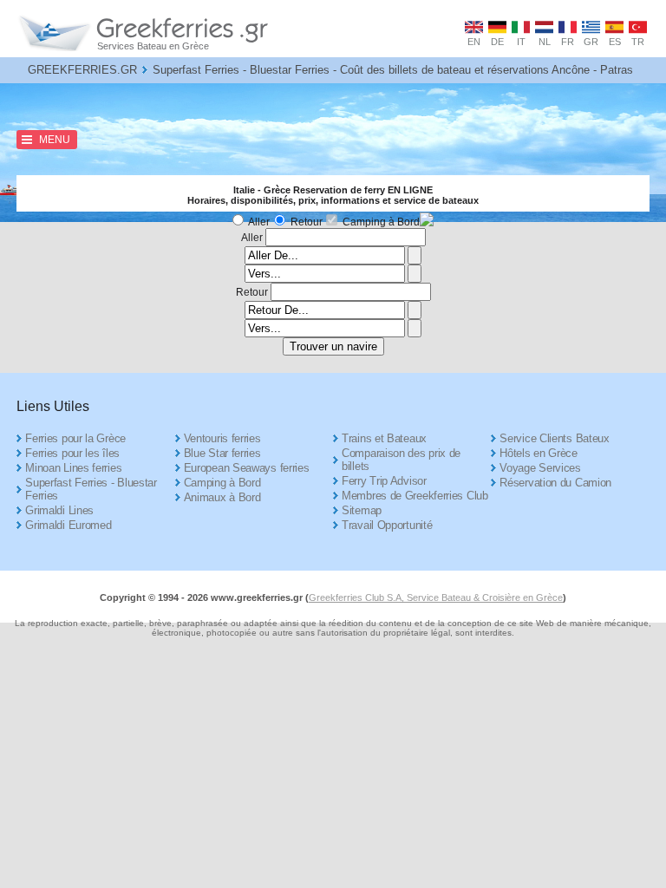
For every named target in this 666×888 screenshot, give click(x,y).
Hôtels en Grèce (539, 453)
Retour (307, 222)
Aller (259, 222)
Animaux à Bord (222, 497)
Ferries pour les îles (72, 453)
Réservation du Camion (555, 482)
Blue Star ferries (222, 453)
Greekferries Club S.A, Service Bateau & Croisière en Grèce (436, 597)
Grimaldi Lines (59, 510)
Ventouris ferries (222, 438)
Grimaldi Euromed (68, 525)
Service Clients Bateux (554, 438)
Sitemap (362, 510)
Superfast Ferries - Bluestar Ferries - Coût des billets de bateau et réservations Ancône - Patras (393, 69)
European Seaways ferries (247, 467)
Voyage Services (540, 467)
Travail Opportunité (387, 525)
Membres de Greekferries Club (415, 495)
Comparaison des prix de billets (401, 460)
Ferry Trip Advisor (384, 480)
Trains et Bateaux (384, 438)
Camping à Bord (381, 222)
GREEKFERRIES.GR (82, 69)
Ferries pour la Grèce (75, 438)
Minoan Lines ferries (73, 467)
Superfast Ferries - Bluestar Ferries (91, 489)
